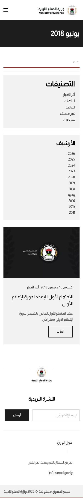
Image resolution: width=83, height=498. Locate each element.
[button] (5, 10)
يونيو (71, 194)
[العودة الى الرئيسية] (59, 10)
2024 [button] (71, 165)
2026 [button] (71, 153)
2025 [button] (71, 159)
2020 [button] (71, 177)
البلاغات (69, 100)
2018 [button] (71, 189)
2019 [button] (71, 183)
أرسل (17, 415)
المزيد (60, 331)
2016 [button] (71, 200)
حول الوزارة (64, 442)
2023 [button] (71, 171)
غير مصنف (67, 113)
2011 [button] (72, 212)
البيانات (70, 107)
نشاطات (69, 120)
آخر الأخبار (69, 94)
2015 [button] (72, 206)
